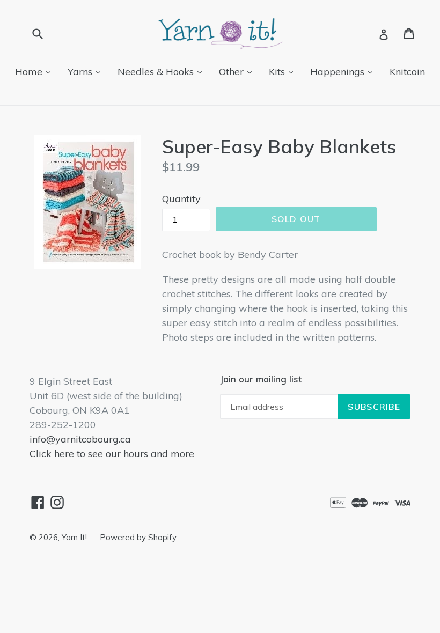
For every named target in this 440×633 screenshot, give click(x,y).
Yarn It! (75, 537)
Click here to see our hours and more (112, 453)
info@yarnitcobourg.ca (80, 439)
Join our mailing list (261, 379)
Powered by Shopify (138, 537)
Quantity (181, 199)
